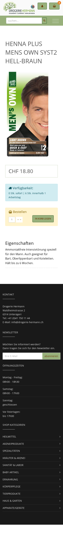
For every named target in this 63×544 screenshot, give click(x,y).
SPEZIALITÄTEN (11, 450)
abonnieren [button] (51, 356)
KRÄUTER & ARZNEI (14, 458)
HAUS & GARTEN (12, 500)
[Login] (42, 6)
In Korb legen (43, 218)
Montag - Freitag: (13, 377)
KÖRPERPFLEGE (11, 486)
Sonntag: (8, 400)
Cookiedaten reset (13, 538)
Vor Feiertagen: (11, 411)
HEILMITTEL (9, 436)
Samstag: (8, 389)
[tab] (32, 219)
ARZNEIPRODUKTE (13, 443)
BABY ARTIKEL (11, 472)
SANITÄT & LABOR (13, 465)
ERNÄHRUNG (10, 479)
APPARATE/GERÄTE (13, 508)
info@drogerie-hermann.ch (27, 322)
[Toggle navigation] (55, 21)
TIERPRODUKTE (11, 493)
